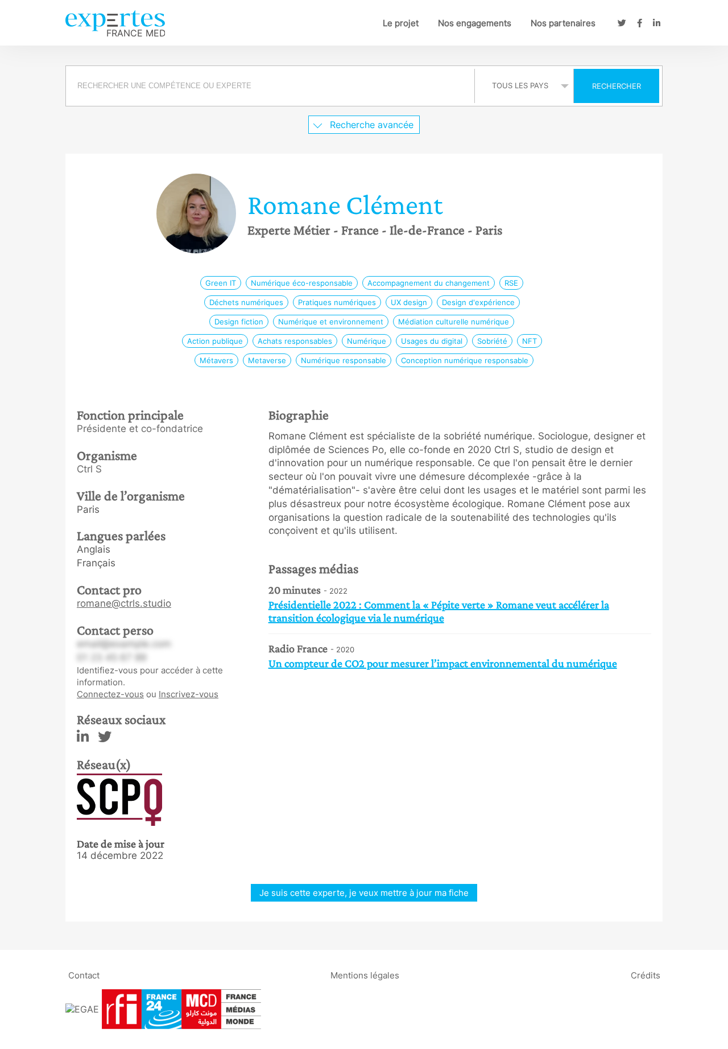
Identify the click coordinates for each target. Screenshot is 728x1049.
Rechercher (616, 85)
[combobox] (271, 86)
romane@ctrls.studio (124, 603)
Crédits (645, 975)
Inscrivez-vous (188, 694)
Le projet (401, 23)
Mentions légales (364, 975)
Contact (84, 975)
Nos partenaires (563, 23)
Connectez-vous (110, 694)
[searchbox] (270, 86)
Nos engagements (474, 23)
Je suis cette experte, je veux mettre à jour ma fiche (364, 892)
